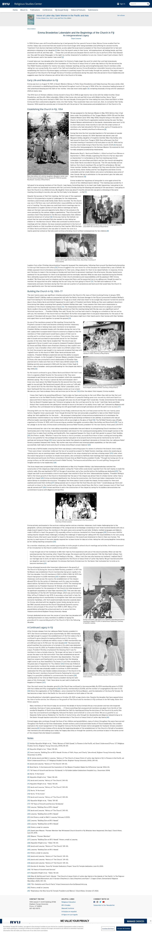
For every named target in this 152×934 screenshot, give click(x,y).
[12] (63, 307)
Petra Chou (63, 18)
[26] (42, 478)
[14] (76, 362)
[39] (29, 691)
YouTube (103, 902)
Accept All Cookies (123, 928)
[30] (54, 542)
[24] (55, 462)
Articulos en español (69, 911)
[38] (58, 688)
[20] (28, 435)
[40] (107, 717)
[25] (116, 471)
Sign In (122, 4)
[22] (89, 445)
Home (15, 10)
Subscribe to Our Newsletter (104, 905)
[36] (75, 675)
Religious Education (69, 902)
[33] (64, 590)
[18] (94, 420)
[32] (56, 576)
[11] (92, 281)
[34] (65, 643)
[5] (115, 145)
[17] (119, 407)
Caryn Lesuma (76, 38)
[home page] (6, 4)
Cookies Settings (108, 928)
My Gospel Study (61, 10)
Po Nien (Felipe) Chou (42, 18)
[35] (62, 664)
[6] (85, 176)
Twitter (100, 902)
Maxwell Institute (68, 908)
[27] (52, 483)
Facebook (94, 902)
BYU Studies (66, 905)
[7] (86, 192)
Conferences (47, 10)
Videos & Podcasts (78, 10)
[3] (88, 88)
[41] (38, 728)
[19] (116, 422)
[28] (44, 487)
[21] (50, 440)
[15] (36, 369)
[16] (78, 391)
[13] (69, 318)
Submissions (93, 10)
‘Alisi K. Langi (53, 18)
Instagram (97, 902)
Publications (35, 10)
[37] (44, 682)
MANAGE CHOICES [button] (135, 921)
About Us (24, 10)
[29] (105, 532)
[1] (56, 50)
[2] (63, 57)
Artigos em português (70, 914)
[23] (111, 453)
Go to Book (121, 15)
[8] (51, 217)
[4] (105, 129)
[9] (108, 231)
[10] (56, 267)
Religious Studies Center (28, 3)
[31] (45, 563)
